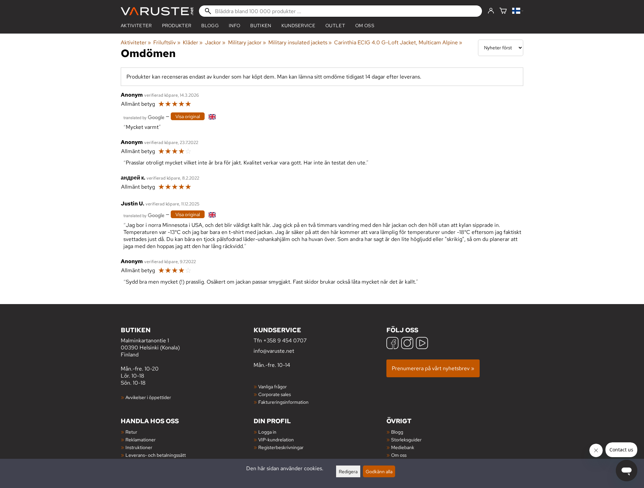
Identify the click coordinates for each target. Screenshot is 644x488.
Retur (131, 432)
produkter (177, 25)
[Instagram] (407, 344)
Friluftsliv (166, 42)
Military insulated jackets (300, 42)
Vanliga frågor (272, 386)
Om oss (364, 25)
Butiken (260, 25)
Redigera (348, 471)
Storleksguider (406, 439)
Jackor (215, 42)
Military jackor (247, 42)
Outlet (335, 25)
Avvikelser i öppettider (148, 397)
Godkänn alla (379, 471)
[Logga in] (491, 11)
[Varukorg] (503, 11)
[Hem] (157, 11)
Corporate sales (274, 394)
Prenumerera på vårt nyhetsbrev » (433, 368)
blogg (210, 25)
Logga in (267, 432)
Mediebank (402, 447)
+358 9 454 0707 (285, 340)
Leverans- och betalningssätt (155, 455)
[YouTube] (422, 344)
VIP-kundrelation (276, 439)
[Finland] (517, 11)
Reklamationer (140, 439)
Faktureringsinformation (283, 402)
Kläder (193, 42)
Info (234, 25)
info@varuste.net (274, 350)
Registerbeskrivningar (281, 447)
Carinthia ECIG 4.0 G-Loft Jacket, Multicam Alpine (398, 42)
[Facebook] (392, 344)
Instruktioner (138, 447)
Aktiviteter (136, 25)
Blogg (397, 432)
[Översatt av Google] (143, 116)
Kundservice (298, 25)
